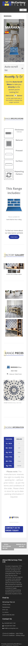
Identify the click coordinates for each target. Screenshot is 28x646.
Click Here (14, 237)
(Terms (12, 633)
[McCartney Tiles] (14, 3)
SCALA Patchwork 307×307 (6, 546)
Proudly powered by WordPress (11, 644)
